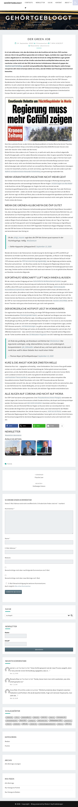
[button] (11, 426)
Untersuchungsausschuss (47, 724)
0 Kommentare (42, 43)
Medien (7, 741)
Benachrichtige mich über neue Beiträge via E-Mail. (22, 578)
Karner (36, 717)
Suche (50, 3)
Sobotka (16, 724)
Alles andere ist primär (30, 690)
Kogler (52, 717)
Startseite (29, 3)
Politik (9, 464)
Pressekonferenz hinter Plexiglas (49, 398)
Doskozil (9, 717)
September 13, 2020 (43, 246)
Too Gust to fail (24, 668)
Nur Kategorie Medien (12, 792)
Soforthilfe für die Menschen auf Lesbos (47, 281)
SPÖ (25, 724)
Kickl (44, 717)
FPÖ (17, 717)
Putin (9, 724)
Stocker (33, 724)
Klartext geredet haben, (28, 315)
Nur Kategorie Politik (12, 788)
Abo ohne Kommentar (22, 586)
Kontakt (58, 3)
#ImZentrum (31, 240)
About (67, 3)
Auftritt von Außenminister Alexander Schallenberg (23, 171)
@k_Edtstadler (27, 347)
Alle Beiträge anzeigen (13, 764)
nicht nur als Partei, (54, 411)
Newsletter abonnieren (40, 46)
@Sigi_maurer (18, 237)
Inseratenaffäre (26, 717)
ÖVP (68, 724)
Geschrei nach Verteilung (13, 66)
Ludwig (32, 720)
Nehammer (56, 720)
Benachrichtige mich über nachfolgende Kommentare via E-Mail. (27, 570)
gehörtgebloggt (13, 3)
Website (8, 558)
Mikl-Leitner (42, 720)
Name (7, 538)
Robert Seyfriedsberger (54, 804)
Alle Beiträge (9, 783)
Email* (7, 641)
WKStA (60, 724)
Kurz (23, 720)
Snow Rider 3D (15, 690)
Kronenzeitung (12, 720)
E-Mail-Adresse (10, 548)
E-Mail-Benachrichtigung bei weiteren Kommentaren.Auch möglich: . (25, 584)
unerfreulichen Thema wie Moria (16, 377)
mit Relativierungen (29, 326)
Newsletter (40, 3)
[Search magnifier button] (71, 615)
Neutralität (68, 720)
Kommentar (10, 509)
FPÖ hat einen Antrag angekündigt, (34, 261)
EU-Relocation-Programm (38, 334)
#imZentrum (55, 341)
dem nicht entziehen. (34, 403)
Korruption (61, 717)
